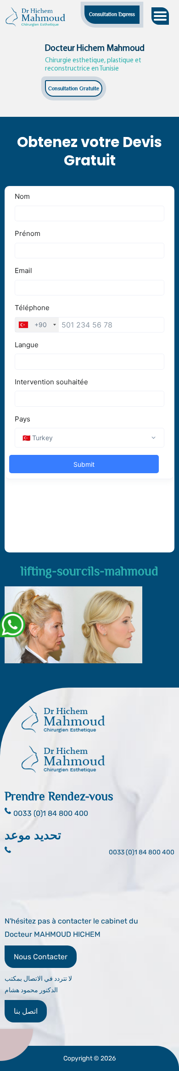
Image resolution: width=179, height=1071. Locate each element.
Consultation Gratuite (73, 88)
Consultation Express (112, 14)
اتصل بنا (26, 1011)
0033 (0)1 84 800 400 (141, 852)
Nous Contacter (40, 956)
